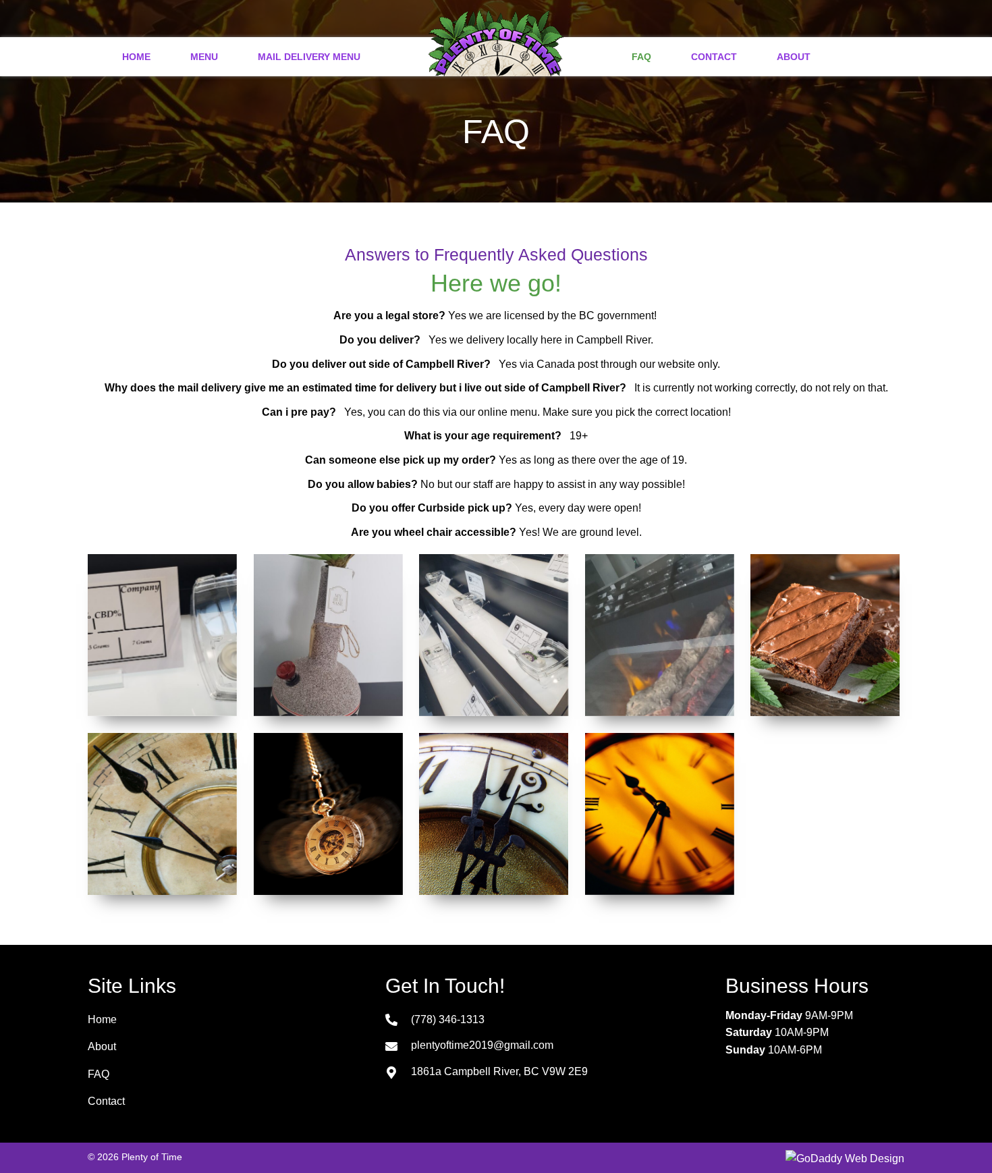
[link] (136, 55)
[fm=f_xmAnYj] (328, 814)
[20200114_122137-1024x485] (162, 635)
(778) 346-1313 (448, 1019)
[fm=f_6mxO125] (825, 635)
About (102, 1046)
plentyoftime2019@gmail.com (482, 1045)
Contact (106, 1101)
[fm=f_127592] (493, 814)
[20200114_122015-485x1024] (328, 635)
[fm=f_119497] (659, 814)
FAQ (98, 1074)
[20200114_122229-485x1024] (659, 635)
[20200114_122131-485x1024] (493, 635)
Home (102, 1019)
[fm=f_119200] (162, 814)
